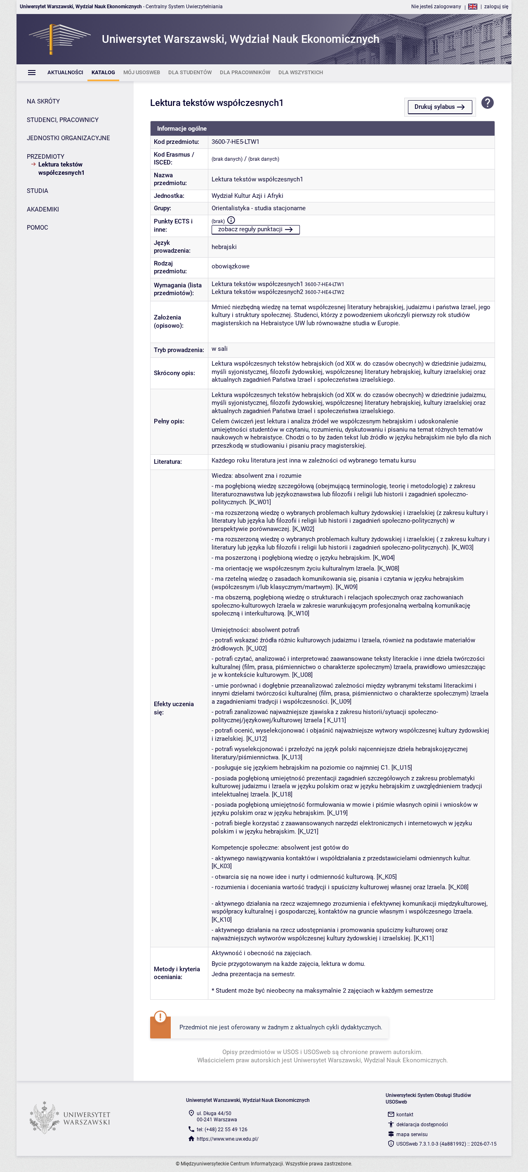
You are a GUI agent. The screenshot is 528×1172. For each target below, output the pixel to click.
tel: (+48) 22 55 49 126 (222, 1129)
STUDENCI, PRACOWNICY (63, 120)
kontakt (404, 1115)
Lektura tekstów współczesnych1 (257, 284)
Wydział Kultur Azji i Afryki (247, 196)
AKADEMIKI (43, 209)
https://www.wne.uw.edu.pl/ (228, 1139)
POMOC (37, 227)
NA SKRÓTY (43, 101)
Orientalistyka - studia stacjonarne (259, 208)
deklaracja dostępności (422, 1124)
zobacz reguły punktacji (250, 229)
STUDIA (37, 191)
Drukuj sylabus (435, 106)
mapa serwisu (412, 1134)
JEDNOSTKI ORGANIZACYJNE (68, 138)
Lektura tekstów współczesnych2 (257, 292)
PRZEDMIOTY (45, 156)
